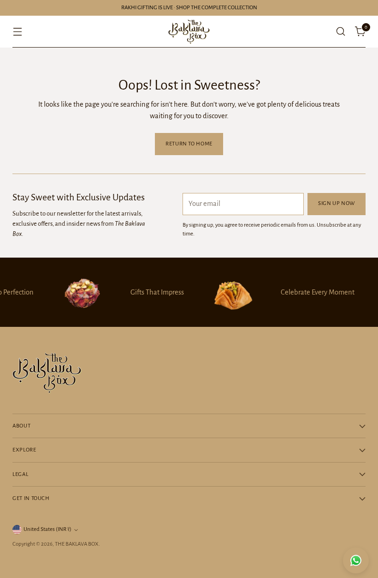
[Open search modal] (340, 31)
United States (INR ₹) (47, 529)
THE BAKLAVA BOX (77, 544)
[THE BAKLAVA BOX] (189, 31)
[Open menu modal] (17, 31)
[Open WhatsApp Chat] (356, 560)
